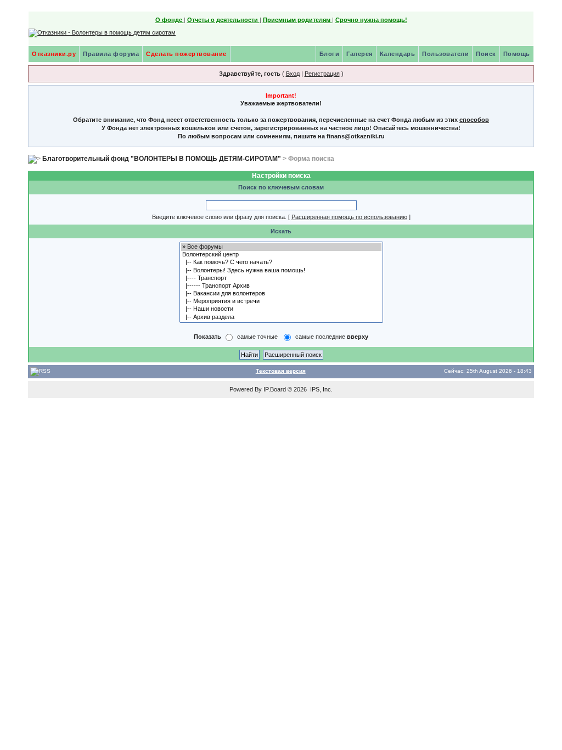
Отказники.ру (54, 54)
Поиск (486, 54)
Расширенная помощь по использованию (349, 217)
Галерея (359, 54)
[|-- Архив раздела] (281, 317)
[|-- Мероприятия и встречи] (281, 301)
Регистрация (322, 73)
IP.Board (274, 389)
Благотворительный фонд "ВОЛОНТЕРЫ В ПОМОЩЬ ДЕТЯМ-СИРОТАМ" (161, 159)
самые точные (257, 336)
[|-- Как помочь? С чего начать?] (281, 262)
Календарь (397, 54)
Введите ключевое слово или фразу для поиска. (219, 217)
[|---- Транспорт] (281, 278)
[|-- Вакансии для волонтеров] (281, 294)
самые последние (331, 336)
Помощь (516, 54)
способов (474, 119)
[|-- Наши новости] (281, 309)
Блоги (329, 54)
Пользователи (445, 54)
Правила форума (111, 54)
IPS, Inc (320, 389)
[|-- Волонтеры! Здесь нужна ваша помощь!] (281, 271)
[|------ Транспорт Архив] (281, 286)
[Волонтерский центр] (281, 255)
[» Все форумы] (281, 247)
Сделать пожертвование (186, 54)
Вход (293, 73)
